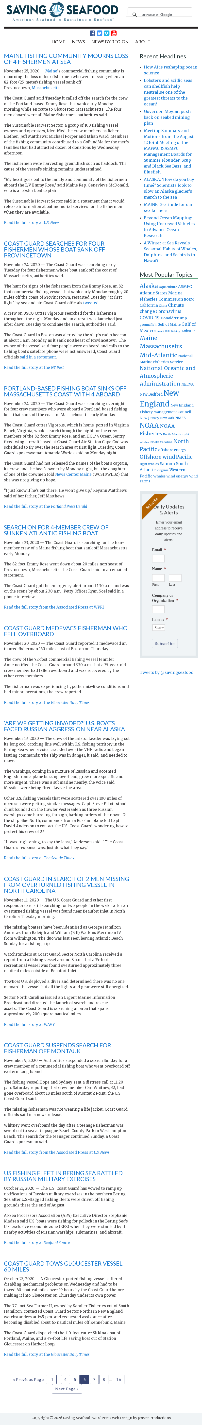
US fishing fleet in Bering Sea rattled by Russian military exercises (63, 1175)
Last (172, 584)
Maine (51, 71)
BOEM (189, 299)
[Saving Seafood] (62, 20)
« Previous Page (28, 1379)
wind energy (177, 476)
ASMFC (185, 286)
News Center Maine (73, 474)
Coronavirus (168, 311)
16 (118, 1379)
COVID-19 (150, 318)
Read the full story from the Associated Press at (56, 1152)
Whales (159, 476)
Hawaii (159, 331)
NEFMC (187, 384)
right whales (149, 464)
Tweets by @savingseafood (166, 672)
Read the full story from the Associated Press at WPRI (54, 607)
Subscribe (165, 643)
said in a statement (38, 357)
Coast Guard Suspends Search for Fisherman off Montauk (57, 1047)
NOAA (149, 425)
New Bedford (151, 394)
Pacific (184, 457)
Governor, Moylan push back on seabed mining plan (167, 117)
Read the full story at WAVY (29, 1024)
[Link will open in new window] (90, 33)
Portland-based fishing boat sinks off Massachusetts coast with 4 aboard (65, 391)
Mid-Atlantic (158, 355)
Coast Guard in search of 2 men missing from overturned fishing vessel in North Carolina (66, 884)
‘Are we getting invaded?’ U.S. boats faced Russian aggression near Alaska (64, 725)
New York (167, 418)
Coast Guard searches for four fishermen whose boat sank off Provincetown (54, 249)
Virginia (162, 470)
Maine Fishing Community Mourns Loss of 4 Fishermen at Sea (66, 58)
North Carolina (161, 442)
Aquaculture (168, 287)
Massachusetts (46, 87)
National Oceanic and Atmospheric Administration (167, 376)
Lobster (188, 331)
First (155, 584)
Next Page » (67, 1388)
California (149, 305)
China (163, 305)
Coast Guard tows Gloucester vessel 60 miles (63, 1266)
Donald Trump (174, 318)
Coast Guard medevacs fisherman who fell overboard (66, 630)
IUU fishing (173, 331)
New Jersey (149, 418)
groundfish (148, 324)
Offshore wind (157, 457)
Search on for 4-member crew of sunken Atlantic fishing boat (56, 530)
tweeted (91, 303)
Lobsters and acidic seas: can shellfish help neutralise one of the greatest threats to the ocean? (168, 92)
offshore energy (172, 450)
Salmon (167, 463)
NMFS (180, 418)
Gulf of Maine (169, 324)
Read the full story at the (34, 367)
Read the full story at (31, 222)
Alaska (149, 286)
